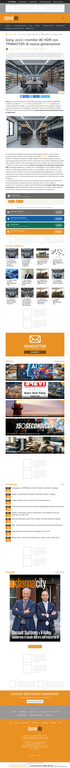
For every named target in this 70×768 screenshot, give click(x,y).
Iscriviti (59, 212)
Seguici (59, 225)
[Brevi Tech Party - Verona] (35, 390)
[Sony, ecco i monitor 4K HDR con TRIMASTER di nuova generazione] (12, 253)
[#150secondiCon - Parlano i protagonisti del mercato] (35, 426)
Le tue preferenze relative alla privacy (42, 766)
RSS (60, 723)
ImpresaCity (33, 2)
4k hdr (20, 201)
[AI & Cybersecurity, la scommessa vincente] (35, 372)
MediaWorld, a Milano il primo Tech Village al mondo (42, 281)
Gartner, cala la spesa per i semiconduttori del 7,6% (11, 282)
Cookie (31, 755)
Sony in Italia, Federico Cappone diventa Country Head (27, 282)
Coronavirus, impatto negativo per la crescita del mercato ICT (11, 301)
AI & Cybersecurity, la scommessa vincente (20, 379)
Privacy (38, 755)
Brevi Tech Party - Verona (15, 397)
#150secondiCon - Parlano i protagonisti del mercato (23, 434)
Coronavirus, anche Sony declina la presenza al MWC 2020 (42, 301)
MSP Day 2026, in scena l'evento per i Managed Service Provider (27, 415)
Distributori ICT (60, 25)
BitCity (14, 712)
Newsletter (30, 28)
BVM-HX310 (44, 156)
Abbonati (58, 231)
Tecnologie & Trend (48, 25)
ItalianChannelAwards (36, 715)
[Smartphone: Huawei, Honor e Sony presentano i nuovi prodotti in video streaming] (27, 292)
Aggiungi (58, 218)
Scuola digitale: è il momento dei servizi (19, 452)
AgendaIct (49, 715)
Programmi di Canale (20, 25)
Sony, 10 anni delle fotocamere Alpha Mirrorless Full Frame (58, 262)
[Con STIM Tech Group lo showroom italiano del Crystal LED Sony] (42, 253)
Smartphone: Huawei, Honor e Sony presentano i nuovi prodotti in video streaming (27, 302)
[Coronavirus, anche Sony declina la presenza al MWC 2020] (42, 292)
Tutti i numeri (59, 572)
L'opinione (8, 25)
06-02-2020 (27, 49)
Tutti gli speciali (59, 361)
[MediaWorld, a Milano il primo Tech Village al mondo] (42, 273)
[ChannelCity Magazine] (35, 608)
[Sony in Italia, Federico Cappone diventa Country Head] (27, 273)
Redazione (35, 723)
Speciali (17, 723)
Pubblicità (53, 723)
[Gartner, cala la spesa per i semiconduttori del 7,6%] (12, 273)
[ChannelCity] (11, 18)
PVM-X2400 (23, 104)
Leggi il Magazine (35, 646)
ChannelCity (23, 2)
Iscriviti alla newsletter (35, 701)
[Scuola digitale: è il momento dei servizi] (35, 445)
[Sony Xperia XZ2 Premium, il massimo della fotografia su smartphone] (27, 253)
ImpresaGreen (22, 715)
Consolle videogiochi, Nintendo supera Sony (57, 301)
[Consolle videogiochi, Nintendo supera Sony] (58, 292)
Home (9, 34)
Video (30, 25)
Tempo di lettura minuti (40, 49)
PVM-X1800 (46, 104)
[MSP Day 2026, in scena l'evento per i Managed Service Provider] (35, 408)
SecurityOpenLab (45, 2)
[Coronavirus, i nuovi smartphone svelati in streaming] (58, 273)
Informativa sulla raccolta (18, 766)
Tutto (62, 484)
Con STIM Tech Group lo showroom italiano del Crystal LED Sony (42, 262)
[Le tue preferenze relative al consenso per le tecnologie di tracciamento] (61, 766)
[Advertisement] (37, 684)
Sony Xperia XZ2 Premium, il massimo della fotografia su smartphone (26, 263)
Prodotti (37, 25)
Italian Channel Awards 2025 (15, 28)
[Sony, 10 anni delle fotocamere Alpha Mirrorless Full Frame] (58, 253)
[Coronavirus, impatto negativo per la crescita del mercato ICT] (12, 292)
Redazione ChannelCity (15, 49)
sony (12, 201)
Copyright (44, 723)
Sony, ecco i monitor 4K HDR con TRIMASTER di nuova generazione (11, 263)
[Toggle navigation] (63, 18)
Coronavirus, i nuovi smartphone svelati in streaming (58, 281)
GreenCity (55, 712)
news (15, 34)
